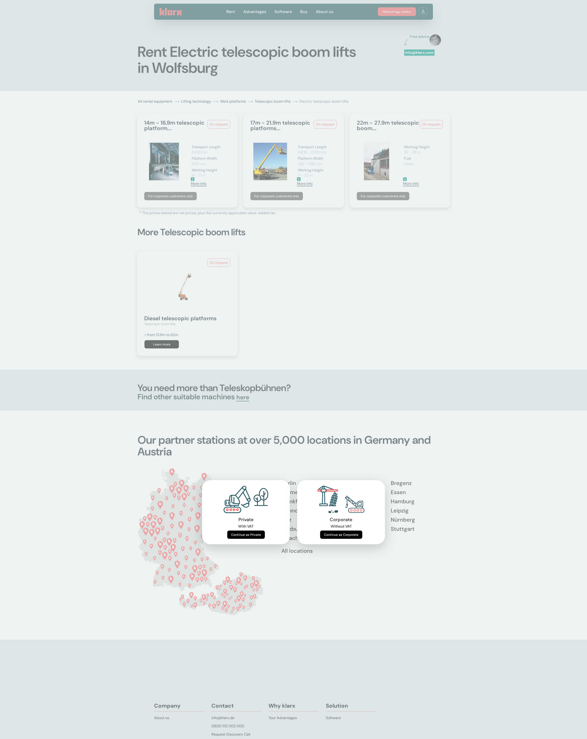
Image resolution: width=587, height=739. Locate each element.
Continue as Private (246, 535)
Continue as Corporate (341, 535)
